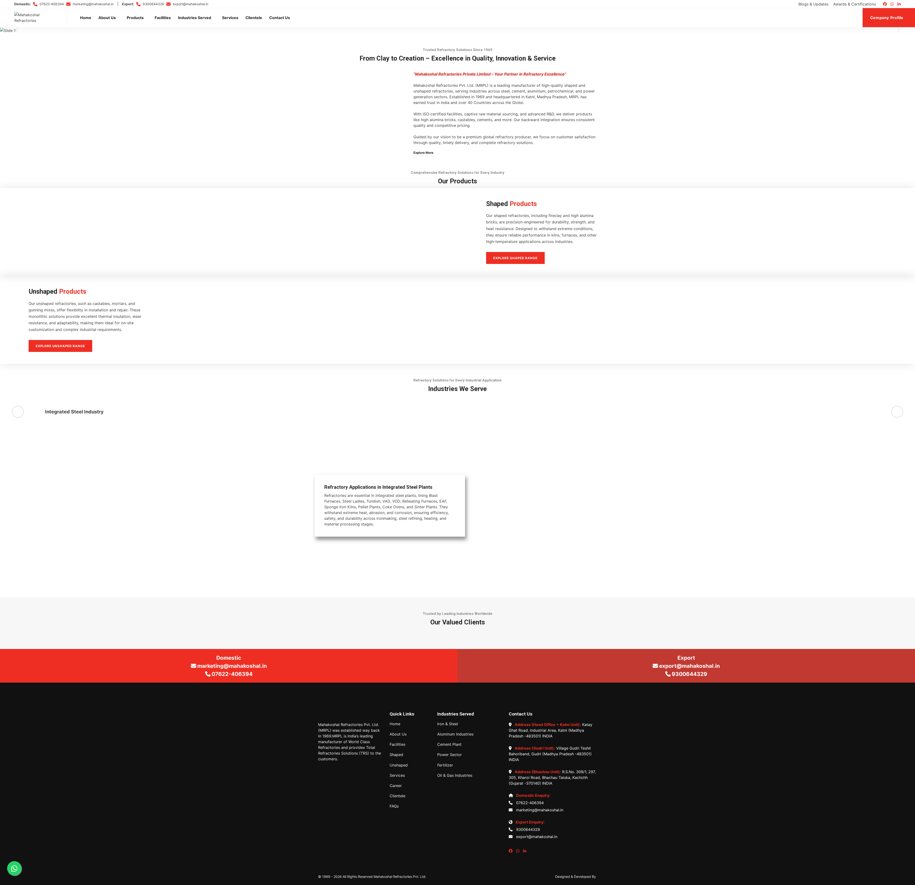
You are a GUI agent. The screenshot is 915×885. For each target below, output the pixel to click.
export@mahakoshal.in (190, 4)
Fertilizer (445, 765)
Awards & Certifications (854, 4)
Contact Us (279, 17)
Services (230, 17)
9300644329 (153, 4)
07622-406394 (51, 4)
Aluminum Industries (455, 734)
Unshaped (399, 765)
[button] (16, 30)
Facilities (163, 17)
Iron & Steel (447, 724)
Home (85, 17)
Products (135, 17)
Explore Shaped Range (515, 258)
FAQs (394, 806)
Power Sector (449, 754)
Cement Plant (449, 744)
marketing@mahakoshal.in (93, 4)
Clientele (253, 17)
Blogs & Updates (813, 4)
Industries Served (194, 17)
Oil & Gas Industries (454, 775)
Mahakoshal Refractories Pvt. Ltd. (400, 877)
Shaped (396, 754)
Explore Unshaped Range (60, 346)
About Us (107, 17)
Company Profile (887, 17)
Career (396, 785)
